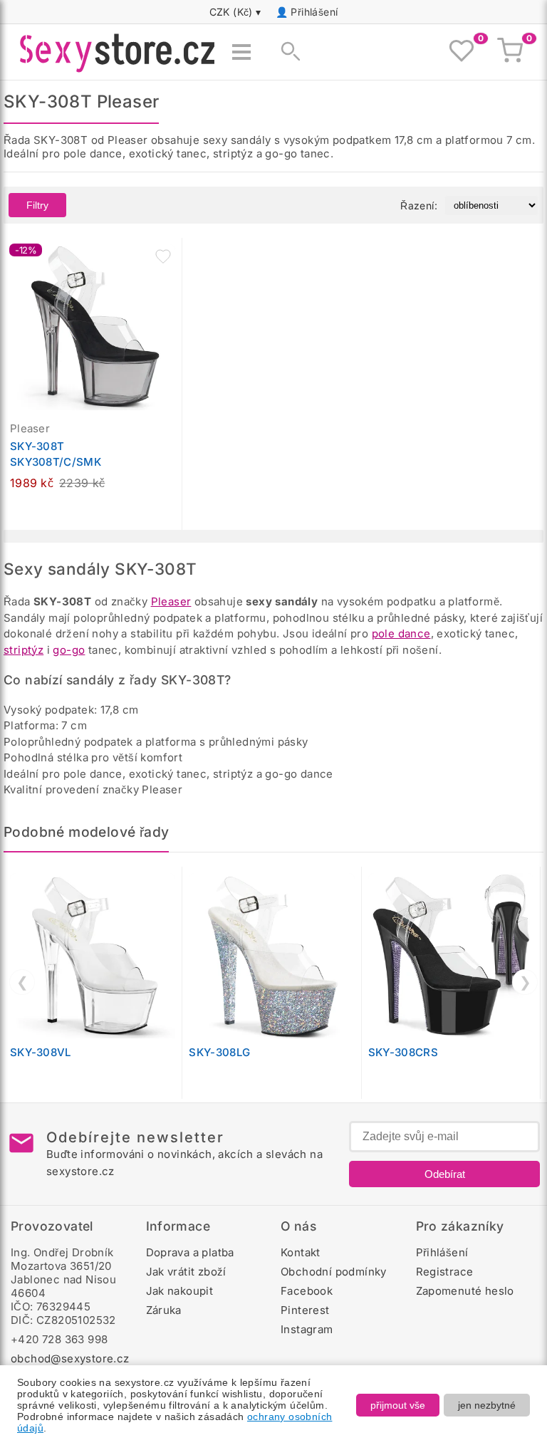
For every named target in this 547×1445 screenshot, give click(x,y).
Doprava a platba (190, 1252)
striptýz (23, 650)
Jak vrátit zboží (186, 1271)
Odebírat (444, 1174)
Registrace (445, 1271)
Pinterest (305, 1310)
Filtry (37, 205)
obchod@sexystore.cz (70, 1358)
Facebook (307, 1291)
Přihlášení (314, 12)
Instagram (307, 1329)
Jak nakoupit (180, 1291)
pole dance (401, 633)
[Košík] (510, 52)
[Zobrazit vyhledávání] (286, 52)
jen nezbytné (487, 1405)
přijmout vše (397, 1405)
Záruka (164, 1310)
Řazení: (418, 205)
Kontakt (301, 1252)
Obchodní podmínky (334, 1271)
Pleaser (171, 601)
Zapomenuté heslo (465, 1291)
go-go (69, 650)
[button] (163, 256)
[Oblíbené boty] (461, 52)
